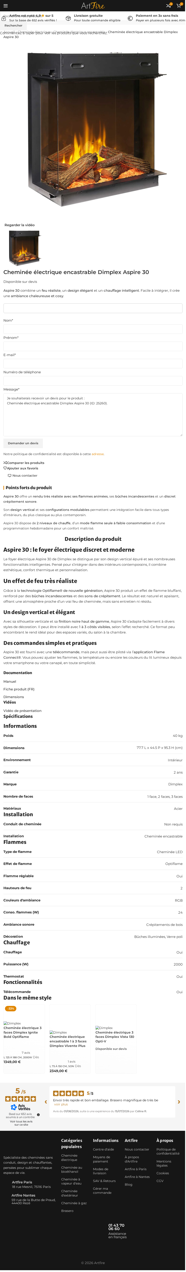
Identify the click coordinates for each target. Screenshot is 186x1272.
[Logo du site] (93, 5)
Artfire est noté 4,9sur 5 (31, 15)
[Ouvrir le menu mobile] (5, 5)
